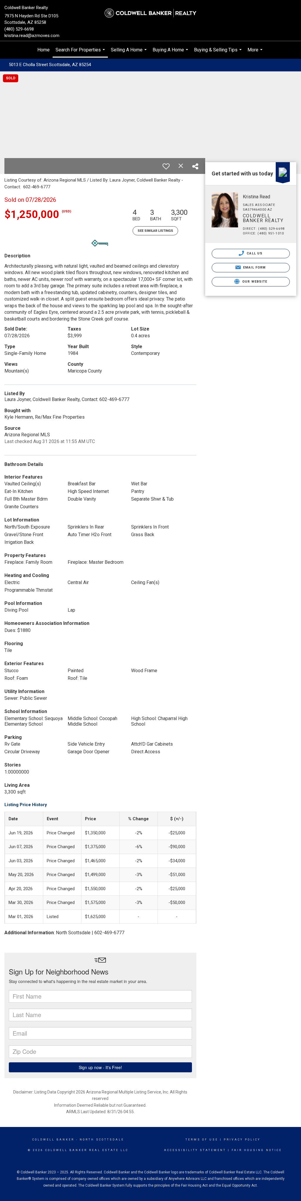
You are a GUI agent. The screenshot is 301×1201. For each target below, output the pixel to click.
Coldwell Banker (53, 1139)
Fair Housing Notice (257, 1150)
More (256, 53)
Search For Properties (81, 52)
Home (43, 50)
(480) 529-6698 (19, 29)
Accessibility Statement (195, 1150)
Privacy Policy (242, 1139)
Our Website (254, 282)
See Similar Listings (155, 231)
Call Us (253, 253)
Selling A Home (129, 53)
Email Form (254, 267)
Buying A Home (171, 53)
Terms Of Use (201, 1139)
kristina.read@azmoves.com (31, 35)
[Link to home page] (150, 13)
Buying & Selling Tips (218, 53)
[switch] (166, 166)
